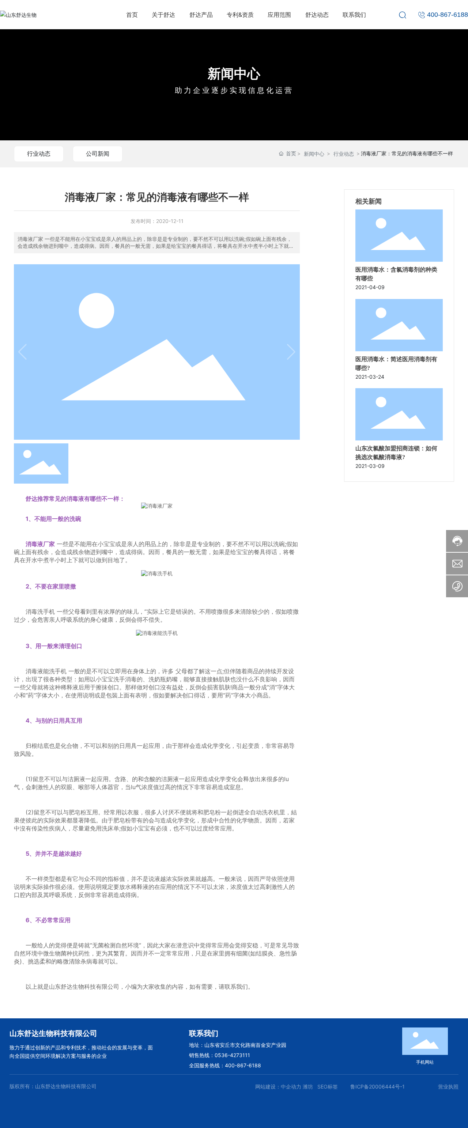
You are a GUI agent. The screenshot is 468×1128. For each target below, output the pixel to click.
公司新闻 (97, 153)
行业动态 (38, 153)
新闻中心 (234, 73)
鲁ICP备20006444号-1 (377, 1086)
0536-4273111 (232, 1055)
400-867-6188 (243, 1065)
